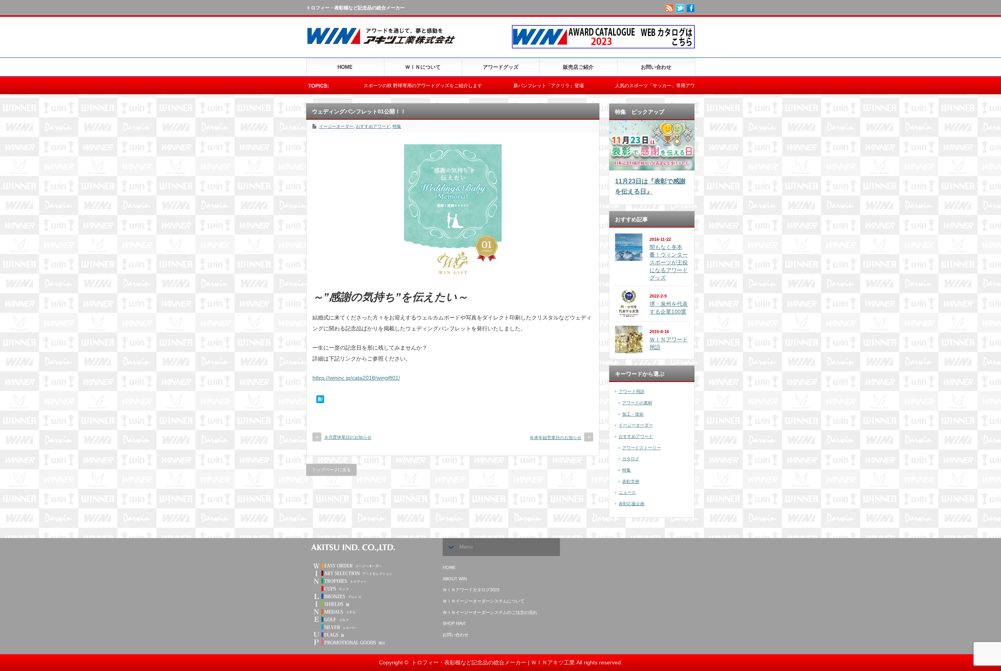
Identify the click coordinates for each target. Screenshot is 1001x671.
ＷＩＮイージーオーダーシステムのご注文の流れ (490, 612)
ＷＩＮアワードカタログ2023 (471, 589)
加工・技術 (633, 414)
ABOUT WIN (455, 578)
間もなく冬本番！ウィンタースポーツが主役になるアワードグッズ (668, 262)
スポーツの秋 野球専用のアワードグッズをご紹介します (392, 85)
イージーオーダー (336, 126)
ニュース (627, 492)
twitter (680, 8)
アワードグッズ (500, 67)
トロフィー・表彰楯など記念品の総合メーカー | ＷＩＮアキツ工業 (493, 662)
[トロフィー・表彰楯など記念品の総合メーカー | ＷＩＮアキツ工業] (384, 46)
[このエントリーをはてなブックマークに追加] (320, 401)
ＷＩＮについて (423, 67)
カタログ (630, 458)
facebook (690, 8)
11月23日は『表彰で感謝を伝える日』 (650, 186)
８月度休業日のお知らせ (347, 437)
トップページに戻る (331, 469)
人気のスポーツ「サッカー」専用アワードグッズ (636, 85)
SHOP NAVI (454, 623)
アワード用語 (631, 391)
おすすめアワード (373, 126)
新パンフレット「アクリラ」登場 (518, 85)
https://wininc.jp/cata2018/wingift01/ (356, 378)
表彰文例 (630, 481)
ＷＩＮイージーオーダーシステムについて (483, 601)
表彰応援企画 (631, 503)
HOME (345, 67)
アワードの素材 (637, 402)
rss (669, 8)
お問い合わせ (656, 67)
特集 (397, 126)
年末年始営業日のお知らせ (555, 437)
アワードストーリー (641, 447)
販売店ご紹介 (578, 67)
